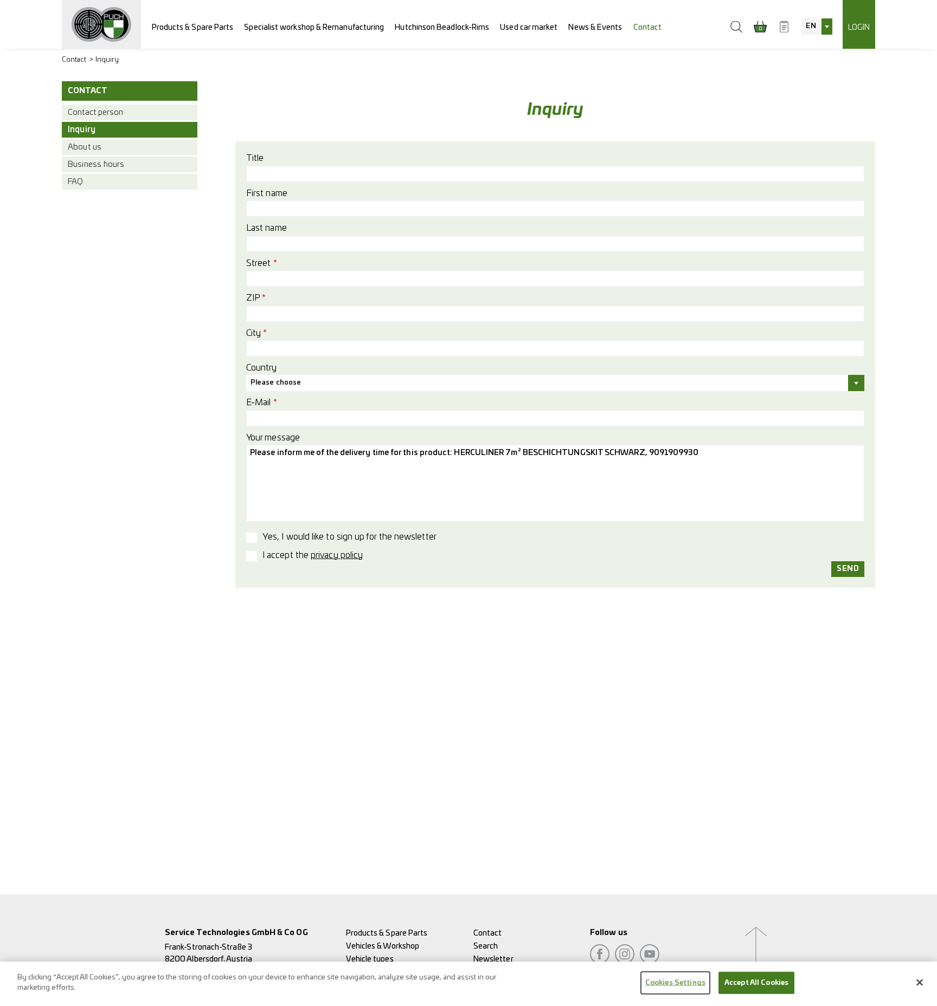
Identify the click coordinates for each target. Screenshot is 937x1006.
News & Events (595, 27)
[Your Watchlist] (784, 26)
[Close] (920, 982)
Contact (647, 27)
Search (485, 946)
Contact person (95, 112)
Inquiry (107, 59)
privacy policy (337, 555)
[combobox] (816, 26)
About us (84, 147)
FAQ (75, 182)
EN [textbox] (811, 26)
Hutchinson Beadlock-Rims (442, 27)
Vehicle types (370, 959)
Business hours (96, 164)
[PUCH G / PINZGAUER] (101, 24)
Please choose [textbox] (276, 382)
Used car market (528, 27)
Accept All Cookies (756, 982)
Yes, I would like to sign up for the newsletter (349, 537)
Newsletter (493, 959)
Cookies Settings (675, 982)
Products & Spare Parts (193, 27)
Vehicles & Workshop (383, 946)
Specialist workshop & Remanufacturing (314, 27)
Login (859, 27)
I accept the (312, 555)
